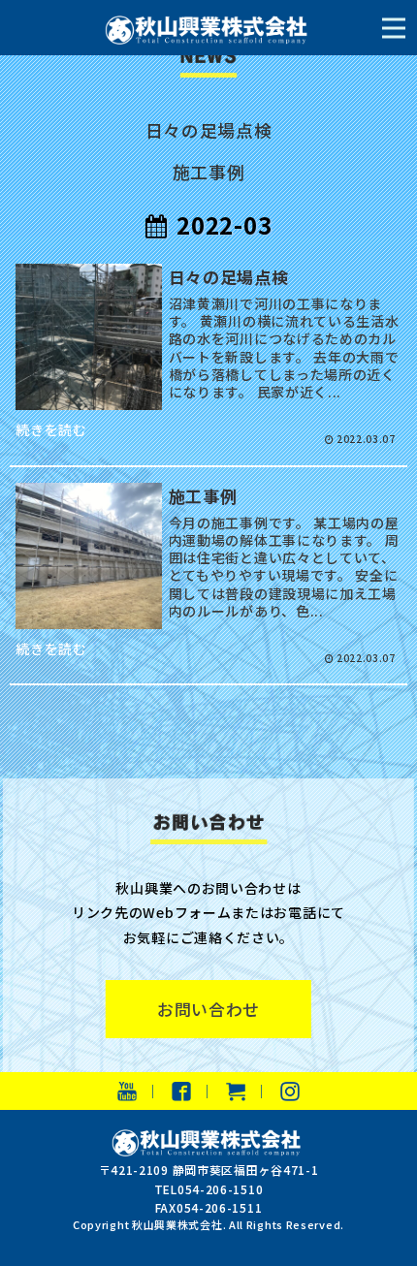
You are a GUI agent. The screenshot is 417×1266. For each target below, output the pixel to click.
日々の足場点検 (209, 129)
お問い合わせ (208, 1009)
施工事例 (209, 171)
